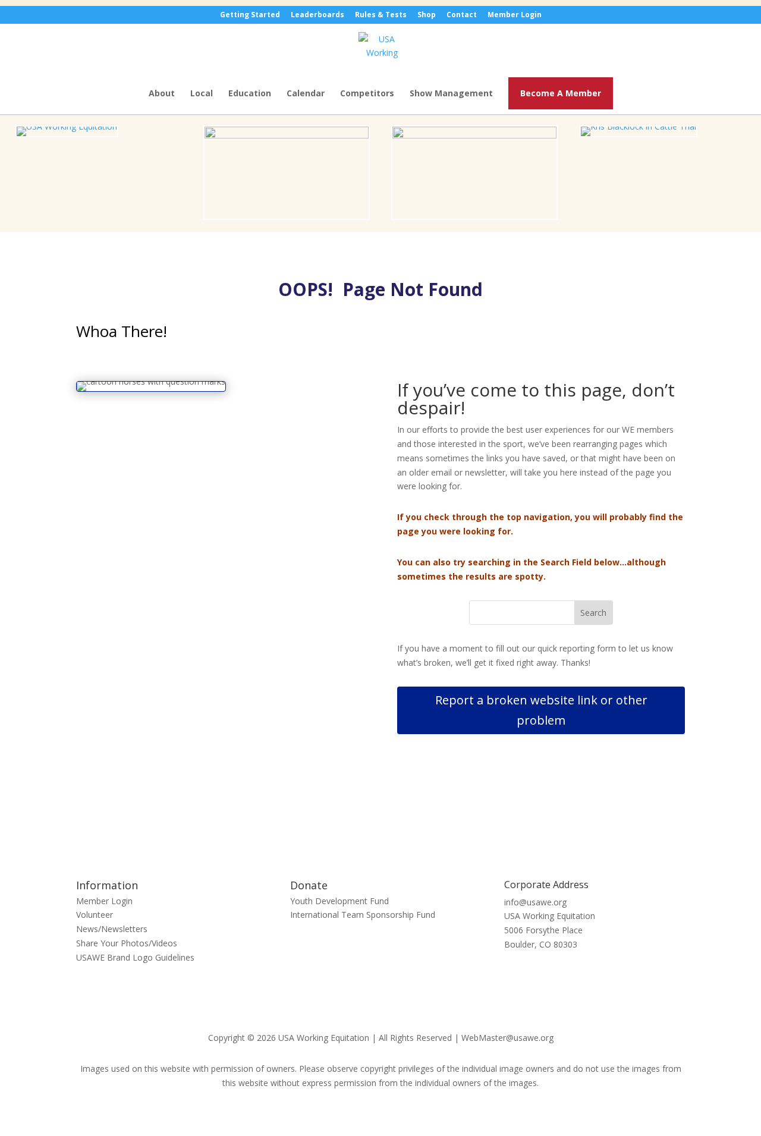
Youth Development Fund (339, 901)
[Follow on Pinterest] (392, 834)
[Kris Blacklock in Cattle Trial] (638, 126)
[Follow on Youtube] (344, 834)
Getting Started (250, 15)
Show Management (451, 94)
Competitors (367, 94)
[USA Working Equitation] (66, 126)
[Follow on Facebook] (368, 834)
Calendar (306, 94)
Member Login (515, 15)
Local (201, 94)
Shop (426, 15)
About (162, 94)
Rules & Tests (381, 15)
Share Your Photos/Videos (126, 943)
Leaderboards (317, 15)
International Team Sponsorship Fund (362, 914)
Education (249, 94)
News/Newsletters (111, 928)
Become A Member (560, 93)
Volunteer (94, 914)
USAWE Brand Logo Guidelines (135, 957)
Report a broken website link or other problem (541, 710)
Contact (461, 15)
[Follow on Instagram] (416, 834)
